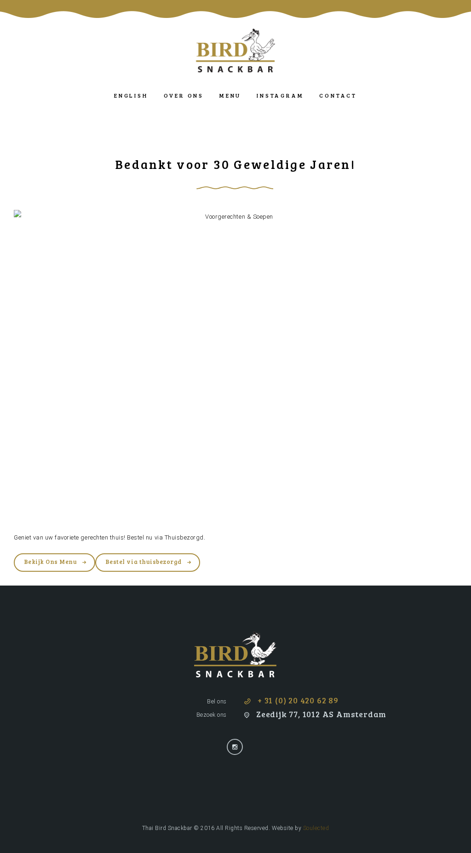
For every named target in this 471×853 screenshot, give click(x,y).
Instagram (280, 95)
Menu (230, 95)
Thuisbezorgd (184, 537)
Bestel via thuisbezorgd (143, 561)
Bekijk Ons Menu (50, 561)
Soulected (316, 828)
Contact (337, 95)
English (131, 95)
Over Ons (184, 95)
